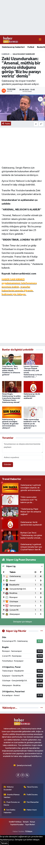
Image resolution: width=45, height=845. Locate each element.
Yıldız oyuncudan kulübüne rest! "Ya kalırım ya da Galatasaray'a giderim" (32, 424)
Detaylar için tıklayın (22, 622)
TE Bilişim (28, 831)
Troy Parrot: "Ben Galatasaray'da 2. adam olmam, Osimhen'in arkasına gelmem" (11, 371)
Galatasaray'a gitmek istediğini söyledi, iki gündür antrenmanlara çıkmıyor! (10, 424)
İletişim (26, 822)
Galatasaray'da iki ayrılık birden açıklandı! (32, 396)
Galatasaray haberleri (13, 47)
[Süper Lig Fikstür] (41, 631)
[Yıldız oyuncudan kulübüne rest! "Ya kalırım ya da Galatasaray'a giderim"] (33, 412)
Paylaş (7, 123)
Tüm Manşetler (32, 802)
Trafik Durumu (32, 795)
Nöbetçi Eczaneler (9, 788)
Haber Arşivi (32, 810)
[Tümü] (41, 708)
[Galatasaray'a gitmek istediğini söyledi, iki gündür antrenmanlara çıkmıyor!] (12, 412)
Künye (32, 822)
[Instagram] (22, 775)
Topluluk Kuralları (17, 824)
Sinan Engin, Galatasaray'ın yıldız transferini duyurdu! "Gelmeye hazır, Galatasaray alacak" (11, 398)
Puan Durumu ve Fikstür (12, 803)
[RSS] (27, 775)
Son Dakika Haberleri (9, 811)
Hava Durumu (32, 787)
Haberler (6, 54)
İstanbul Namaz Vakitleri (12, 796)
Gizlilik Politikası (15, 822)
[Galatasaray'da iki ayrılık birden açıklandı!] (33, 387)
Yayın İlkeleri (30, 824)
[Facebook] (18, 775)
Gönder (7, 464)
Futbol (31, 47)
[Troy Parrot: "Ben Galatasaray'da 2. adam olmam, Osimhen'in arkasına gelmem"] (12, 359)
